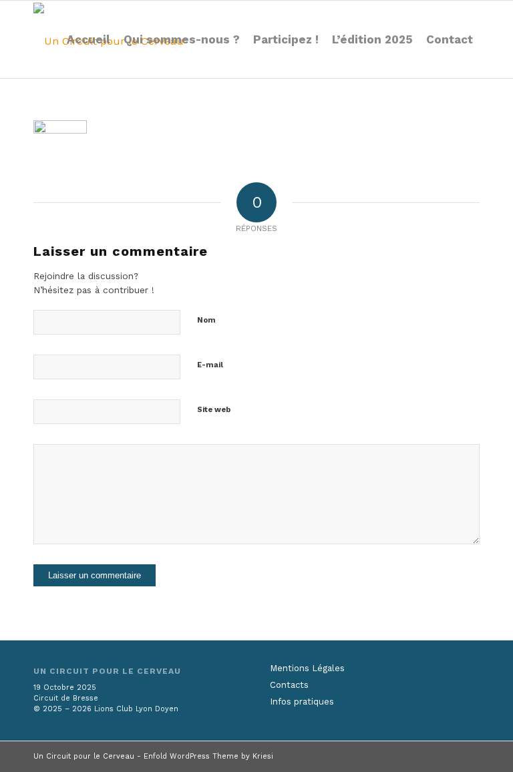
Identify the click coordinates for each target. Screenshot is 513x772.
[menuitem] (88, 39)
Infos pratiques (302, 702)
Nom (206, 320)
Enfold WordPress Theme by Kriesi (208, 756)
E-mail (210, 365)
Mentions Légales (307, 668)
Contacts (289, 685)
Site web (213, 409)
